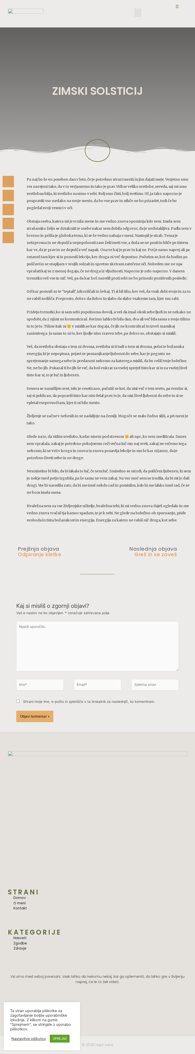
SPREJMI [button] (60, 1038)
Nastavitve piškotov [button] (28, 1038)
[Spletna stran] (155, 686)
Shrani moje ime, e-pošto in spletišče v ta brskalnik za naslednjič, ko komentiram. (89, 702)
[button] (137, 12)
